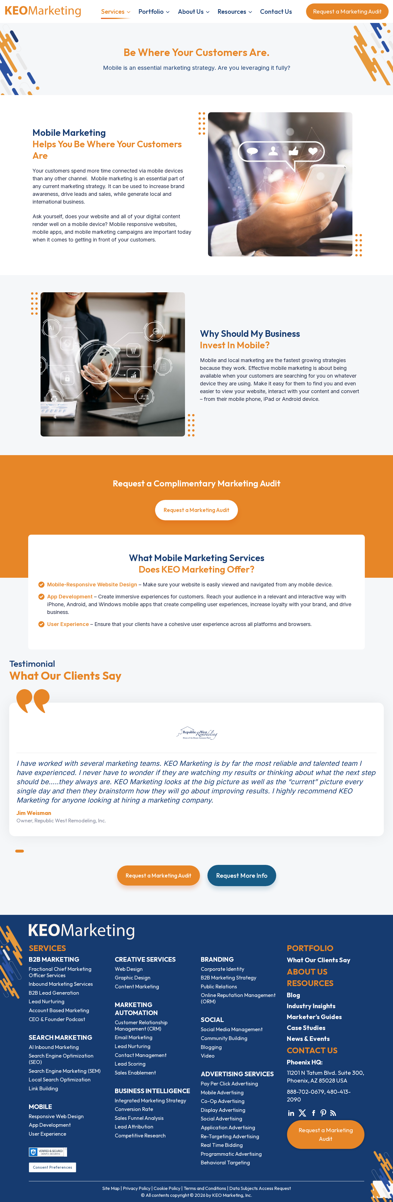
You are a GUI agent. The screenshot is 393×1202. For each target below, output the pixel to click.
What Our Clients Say (318, 960)
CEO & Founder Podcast (57, 1019)
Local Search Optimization (60, 1079)
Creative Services (145, 959)
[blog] (333, 1112)
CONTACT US (312, 1050)
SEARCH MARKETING (60, 1037)
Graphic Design (132, 977)
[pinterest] (323, 1112)
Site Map (111, 1188)
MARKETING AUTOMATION (136, 1009)
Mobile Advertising (222, 1092)
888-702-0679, (306, 1091)
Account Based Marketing (59, 1010)
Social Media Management (232, 1029)
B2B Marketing (54, 959)
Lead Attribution (134, 1126)
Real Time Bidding (222, 1145)
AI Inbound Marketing (54, 1047)
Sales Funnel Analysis (139, 1118)
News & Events (308, 1039)
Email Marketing (133, 1037)
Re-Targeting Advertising (230, 1136)
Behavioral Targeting (225, 1162)
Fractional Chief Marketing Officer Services (60, 972)
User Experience (47, 1134)
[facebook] (313, 1112)
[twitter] (302, 1112)
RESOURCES (310, 983)
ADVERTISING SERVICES (237, 1074)
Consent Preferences (52, 1167)
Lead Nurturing (46, 1001)
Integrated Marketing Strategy (150, 1100)
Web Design (129, 969)
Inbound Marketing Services (61, 984)
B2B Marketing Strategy (228, 977)
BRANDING (217, 959)
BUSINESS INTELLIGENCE (152, 1091)
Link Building (43, 1088)
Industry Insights (311, 1006)
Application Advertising (228, 1127)
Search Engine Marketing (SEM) (64, 1071)
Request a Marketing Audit (346, 11)
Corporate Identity (222, 969)
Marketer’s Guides (314, 1017)
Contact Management (141, 1055)
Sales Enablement (135, 1072)
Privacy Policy (136, 1188)
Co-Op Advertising (223, 1101)
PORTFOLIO (310, 948)
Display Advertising (223, 1110)
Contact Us (276, 11)
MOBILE (40, 1107)
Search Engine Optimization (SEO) (61, 1058)
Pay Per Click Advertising (229, 1083)
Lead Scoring (130, 1063)
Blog (293, 995)
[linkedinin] (291, 1112)
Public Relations (219, 986)
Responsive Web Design (56, 1116)
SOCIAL (212, 1020)
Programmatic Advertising (231, 1154)
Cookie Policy (167, 1188)
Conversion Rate (134, 1109)
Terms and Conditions (205, 1188)
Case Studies (306, 1028)
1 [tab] (19, 851)
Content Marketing (137, 986)
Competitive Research (140, 1135)
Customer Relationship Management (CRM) (141, 1025)
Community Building (224, 1038)
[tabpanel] (196, 769)
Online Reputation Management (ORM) (238, 998)
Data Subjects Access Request (260, 1188)
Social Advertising (221, 1118)
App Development (50, 1125)
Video (208, 1055)
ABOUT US (307, 972)
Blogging (211, 1047)
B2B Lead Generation (54, 993)
